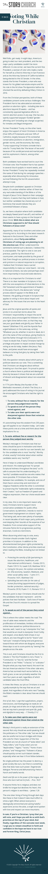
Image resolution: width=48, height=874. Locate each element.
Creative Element (29, 867)
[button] (42, 4)
